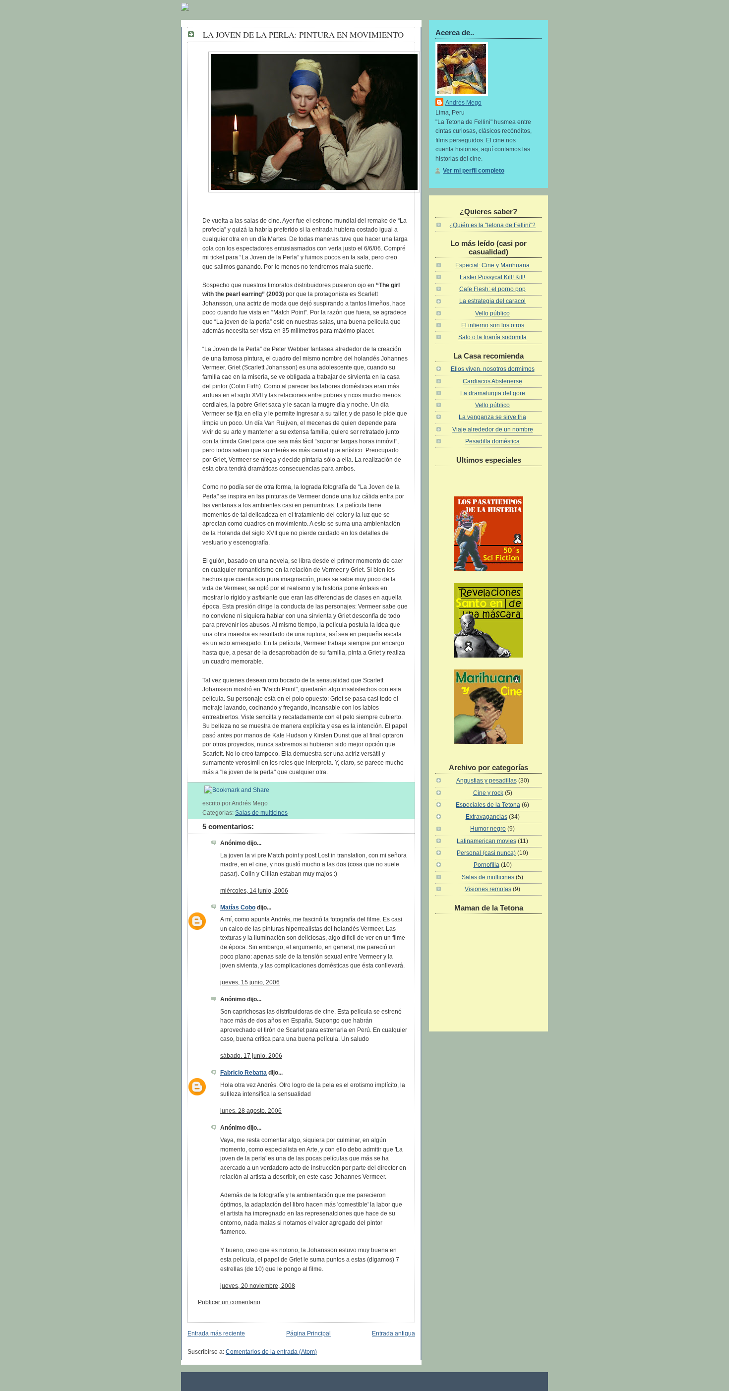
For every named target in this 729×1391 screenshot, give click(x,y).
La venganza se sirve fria (492, 417)
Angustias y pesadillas (486, 780)
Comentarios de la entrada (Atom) (271, 1351)
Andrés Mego (463, 102)
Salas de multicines (261, 812)
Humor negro (488, 828)
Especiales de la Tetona (488, 804)
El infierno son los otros (492, 325)
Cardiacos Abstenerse (492, 381)
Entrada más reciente (216, 1333)
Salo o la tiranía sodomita (492, 337)
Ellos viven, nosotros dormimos (493, 368)
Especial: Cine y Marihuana (492, 265)
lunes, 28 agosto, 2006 (251, 1110)
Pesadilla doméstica (492, 441)
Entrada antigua (393, 1333)
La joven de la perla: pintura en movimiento (303, 34)
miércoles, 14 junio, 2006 (254, 890)
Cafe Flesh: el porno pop (492, 289)
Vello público (492, 313)
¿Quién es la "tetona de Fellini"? (492, 225)
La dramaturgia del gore (492, 393)
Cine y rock (488, 792)
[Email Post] (270, 803)
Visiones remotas (488, 889)
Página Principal (308, 1333)
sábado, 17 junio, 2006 (251, 1055)
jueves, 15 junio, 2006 (250, 982)
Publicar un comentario (229, 1302)
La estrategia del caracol (492, 301)
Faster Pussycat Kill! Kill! (492, 277)
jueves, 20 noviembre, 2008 (257, 1285)
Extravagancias (486, 816)
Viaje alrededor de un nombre (492, 429)
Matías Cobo (237, 907)
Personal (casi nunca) (486, 852)
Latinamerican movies (486, 841)
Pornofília (486, 864)
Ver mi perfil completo (473, 170)
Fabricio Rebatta (243, 1072)
